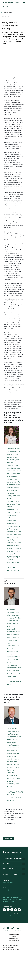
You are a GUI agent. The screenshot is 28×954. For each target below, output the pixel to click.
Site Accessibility (14, 940)
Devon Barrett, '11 (9, 823)
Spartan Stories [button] (10, 874)
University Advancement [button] (14, 859)
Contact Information (14, 934)
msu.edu (16, 945)
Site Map (14, 936)
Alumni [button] (6, 864)
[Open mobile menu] (24, 2)
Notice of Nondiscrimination (8, 947)
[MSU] (14, 853)
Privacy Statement (14, 938)
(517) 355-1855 (9, 945)
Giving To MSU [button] (9, 869)
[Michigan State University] (11, 2)
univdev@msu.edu (9, 890)
